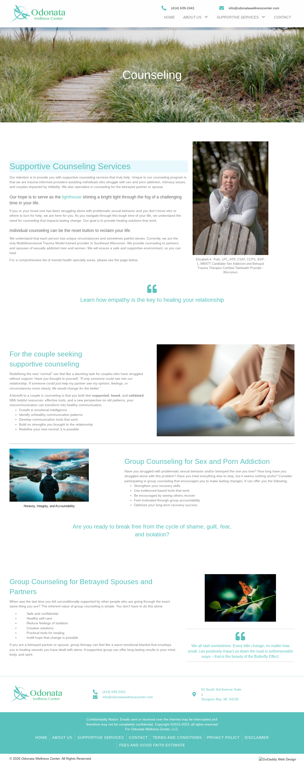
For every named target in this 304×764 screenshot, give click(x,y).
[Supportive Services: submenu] (263, 16)
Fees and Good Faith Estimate (152, 745)
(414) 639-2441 (183, 8)
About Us (62, 737)
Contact (138, 737)
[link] (169, 17)
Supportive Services (100, 737)
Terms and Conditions (177, 737)
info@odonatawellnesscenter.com (254, 8)
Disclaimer (257, 737)
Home (41, 737)
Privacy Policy (223, 737)
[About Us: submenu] (206, 16)
